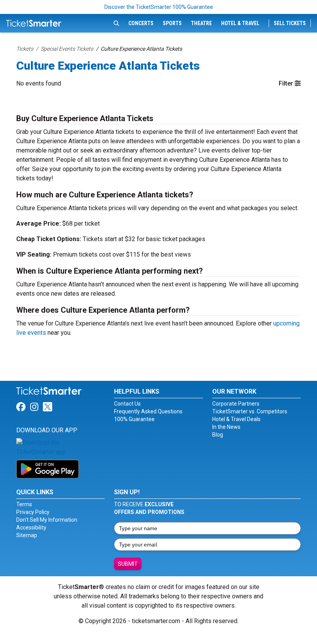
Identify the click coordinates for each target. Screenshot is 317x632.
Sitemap (26, 535)
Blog (217, 435)
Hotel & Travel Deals (236, 419)
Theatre (201, 23)
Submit (128, 564)
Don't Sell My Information (46, 520)
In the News (226, 427)
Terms (24, 504)
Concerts (140, 23)
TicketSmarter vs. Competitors (249, 411)
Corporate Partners (235, 404)
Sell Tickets (290, 23)
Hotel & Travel (240, 23)
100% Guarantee (134, 419)
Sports (172, 23)
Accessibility (31, 527)
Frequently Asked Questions (148, 411)
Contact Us (127, 404)
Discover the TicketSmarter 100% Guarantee (158, 7)
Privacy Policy (32, 512)
